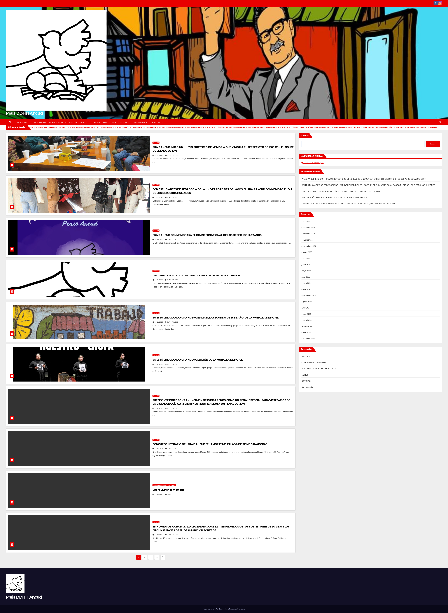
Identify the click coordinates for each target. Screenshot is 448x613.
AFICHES (305, 356)
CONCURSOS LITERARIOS (313, 363)
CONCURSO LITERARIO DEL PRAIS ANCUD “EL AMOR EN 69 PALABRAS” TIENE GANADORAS (209, 444)
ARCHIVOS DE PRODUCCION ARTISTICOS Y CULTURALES (61, 122)
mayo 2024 (306, 314)
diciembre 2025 (308, 228)
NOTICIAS (156, 142)
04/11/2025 (159, 408)
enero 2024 (306, 333)
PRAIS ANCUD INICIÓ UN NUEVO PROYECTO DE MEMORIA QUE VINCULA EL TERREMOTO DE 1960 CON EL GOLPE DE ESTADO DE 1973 (364, 179)
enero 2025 (306, 289)
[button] (440, 122)
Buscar (305, 135)
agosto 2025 (306, 252)
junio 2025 (305, 265)
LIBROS (304, 375)
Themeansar (241, 609)
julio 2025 (305, 258)
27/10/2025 (159, 448)
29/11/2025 (159, 280)
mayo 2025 (306, 271)
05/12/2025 (159, 239)
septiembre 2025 (308, 246)
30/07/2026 (159, 155)
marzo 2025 (306, 283)
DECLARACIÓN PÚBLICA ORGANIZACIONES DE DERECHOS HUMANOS (196, 275)
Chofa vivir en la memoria (168, 489)
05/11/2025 (159, 364)
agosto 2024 (306, 302)
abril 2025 (305, 277)
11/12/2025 (159, 197)
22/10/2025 (159, 535)
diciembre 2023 (308, 339)
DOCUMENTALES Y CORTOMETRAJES (111, 122)
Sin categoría (307, 387)
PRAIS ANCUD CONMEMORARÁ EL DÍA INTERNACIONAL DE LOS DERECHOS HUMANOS (206, 235)
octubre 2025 (307, 240)
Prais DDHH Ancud (24, 113)
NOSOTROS (22, 122)
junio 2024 (305, 308)
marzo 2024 (306, 320)
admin (169, 494)
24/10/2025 (159, 494)
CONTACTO (157, 122)
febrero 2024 (306, 326)
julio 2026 (305, 221)
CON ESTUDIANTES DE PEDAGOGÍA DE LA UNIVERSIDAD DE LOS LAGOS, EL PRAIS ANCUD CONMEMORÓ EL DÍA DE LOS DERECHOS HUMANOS (368, 185)
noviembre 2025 (308, 234)
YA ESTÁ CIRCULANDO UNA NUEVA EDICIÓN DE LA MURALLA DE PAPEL (197, 359)
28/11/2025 (159, 322)
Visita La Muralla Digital (313, 163)
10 (157, 557)
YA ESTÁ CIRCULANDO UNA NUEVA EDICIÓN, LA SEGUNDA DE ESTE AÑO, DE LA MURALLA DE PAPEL (215, 317)
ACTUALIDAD (140, 122)
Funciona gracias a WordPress (213, 609)
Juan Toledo (172, 155)
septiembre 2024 (308, 295)
